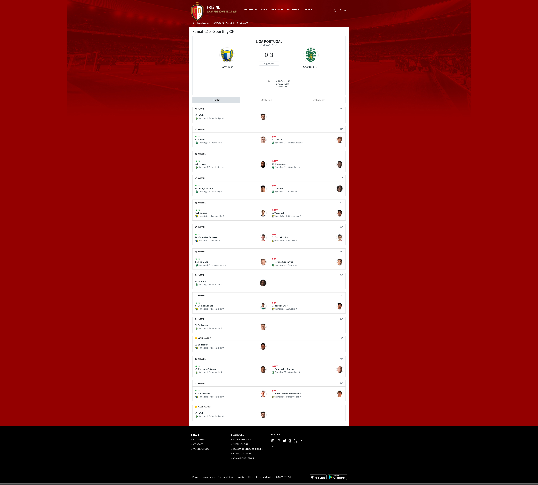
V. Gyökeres (201, 325)
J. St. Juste (200, 164)
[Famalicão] (227, 55)
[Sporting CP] (311, 55)
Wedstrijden (277, 9)
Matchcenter (250, 9)
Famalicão (227, 66)
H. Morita (277, 139)
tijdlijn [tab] (216, 99)
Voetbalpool (293, 9)
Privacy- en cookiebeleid (203, 477)
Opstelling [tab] (266, 99)
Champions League (243, 458)
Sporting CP (310, 66)
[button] (340, 10)
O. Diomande (279, 164)
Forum (264, 9)
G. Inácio (199, 115)
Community (309, 9)
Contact (198, 444)
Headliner (241, 477)
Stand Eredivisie (242, 453)
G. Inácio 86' (281, 86)
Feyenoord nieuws (225, 477)
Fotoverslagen (242, 439)
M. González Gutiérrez (207, 237)
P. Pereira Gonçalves (282, 261)
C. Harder (200, 139)
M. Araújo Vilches (204, 188)
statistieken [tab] (319, 99)
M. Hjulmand (201, 261)
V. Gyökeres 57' (283, 81)
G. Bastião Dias (280, 305)
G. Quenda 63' (282, 84)
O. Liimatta (201, 212)
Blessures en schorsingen (248, 449)
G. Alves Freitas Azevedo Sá (286, 393)
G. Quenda (277, 188)
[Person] (345, 10)
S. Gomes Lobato (204, 305)
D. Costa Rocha (280, 237)
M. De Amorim (202, 393)
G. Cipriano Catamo (205, 369)
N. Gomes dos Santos (283, 369)
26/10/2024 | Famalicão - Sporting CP (230, 23)
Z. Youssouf (278, 212)
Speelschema (240, 444)
